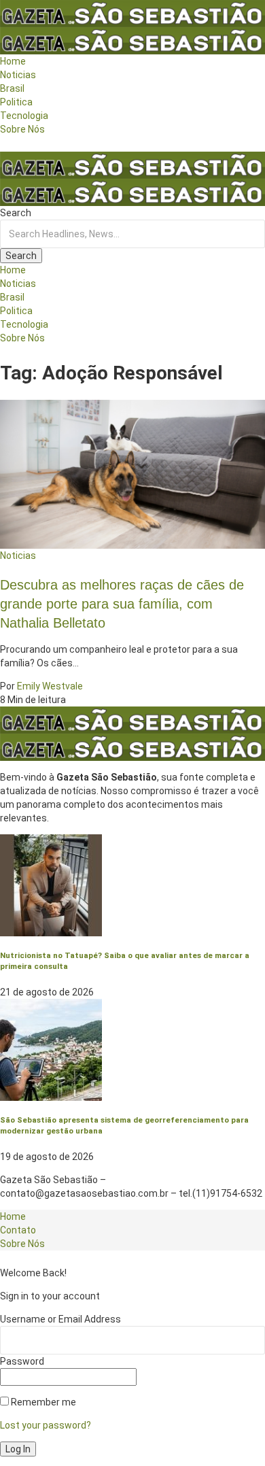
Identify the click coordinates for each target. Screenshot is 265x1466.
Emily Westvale (50, 686)
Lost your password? (45, 1425)
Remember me (42, 1402)
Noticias (18, 555)
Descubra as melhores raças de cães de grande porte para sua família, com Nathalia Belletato (122, 603)
